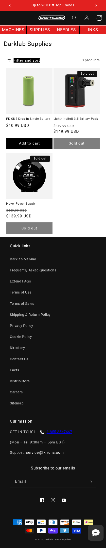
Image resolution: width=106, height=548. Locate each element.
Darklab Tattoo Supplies (58, 539)
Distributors (20, 381)
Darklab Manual (23, 259)
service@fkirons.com (45, 452)
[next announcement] (96, 5)
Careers (16, 392)
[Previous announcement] (10, 5)
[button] (7, 18)
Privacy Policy (21, 326)
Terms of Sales (22, 304)
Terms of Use (20, 292)
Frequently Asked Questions (33, 270)
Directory (17, 348)
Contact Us (19, 359)
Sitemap (16, 403)
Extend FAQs (20, 281)
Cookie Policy (21, 337)
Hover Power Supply (21, 203)
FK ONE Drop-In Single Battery (28, 118)
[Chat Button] (96, 533)
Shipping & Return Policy (30, 315)
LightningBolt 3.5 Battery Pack (75, 118)
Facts (14, 370)
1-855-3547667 (59, 432)
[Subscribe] (90, 482)
